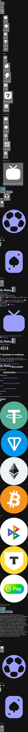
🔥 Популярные (10, 300)
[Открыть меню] (0, 1)
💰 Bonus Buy (20, 301)
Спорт (6, 294)
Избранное (10, 297)
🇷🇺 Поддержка (4, 337)
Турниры (24, 297)
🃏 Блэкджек (11, 304)
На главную (3, 363)
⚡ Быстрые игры (19, 300)
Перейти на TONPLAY (13, 363)
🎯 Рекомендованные (11, 301)
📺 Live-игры (3, 304)
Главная (3, 297)
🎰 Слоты (2, 300)
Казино (2, 294)
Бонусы (17, 297)
